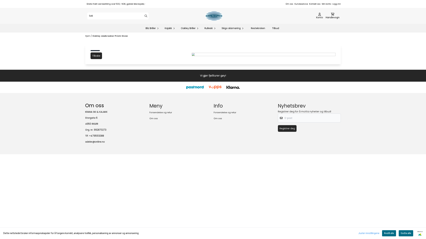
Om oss (289, 4)
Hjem (88, 36)
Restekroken (258, 28)
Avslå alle (389, 233)
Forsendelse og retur (160, 112)
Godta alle (406, 233)
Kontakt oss (314, 4)
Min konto (326, 4)
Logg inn (336, 4)
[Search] (146, 16)
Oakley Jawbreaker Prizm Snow (110, 36)
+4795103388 (96, 135)
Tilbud (275, 28)
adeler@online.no (95, 141)
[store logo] (213, 16)
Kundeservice (301, 4)
